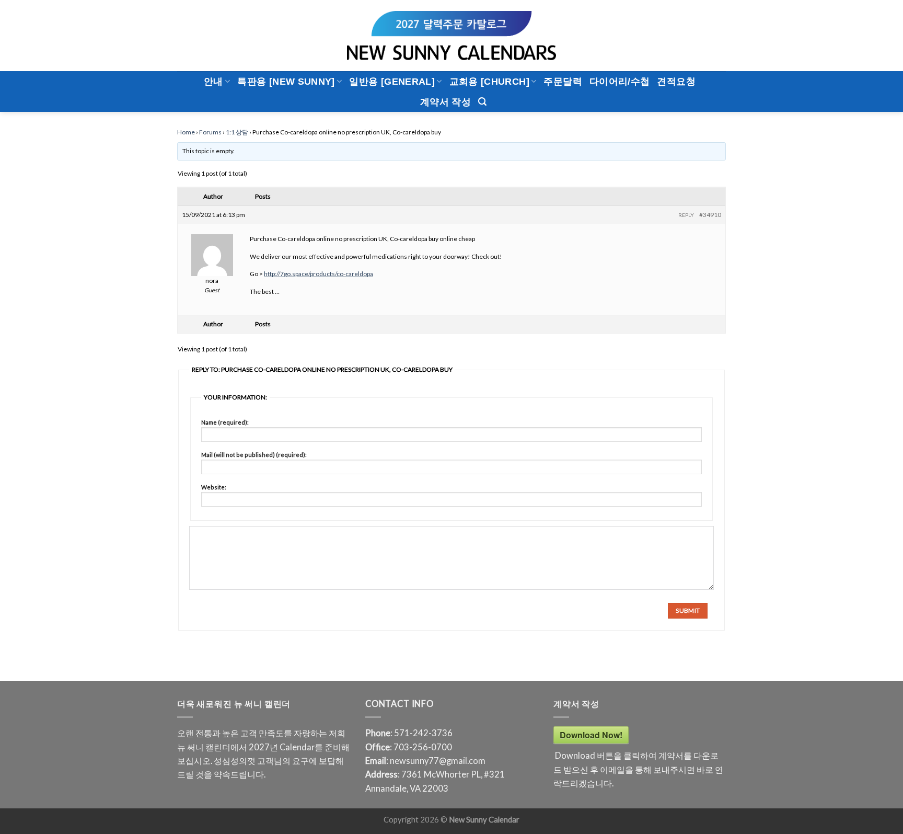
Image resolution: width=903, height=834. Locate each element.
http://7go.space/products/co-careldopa (318, 274)
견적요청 (676, 81)
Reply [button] (686, 215)
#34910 (710, 215)
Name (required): (225, 422)
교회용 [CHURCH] (489, 81)
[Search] (482, 102)
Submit (688, 610)
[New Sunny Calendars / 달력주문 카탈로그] (451, 35)
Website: (213, 487)
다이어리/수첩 (619, 81)
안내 (213, 81)
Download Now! (591, 735)
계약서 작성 (445, 102)
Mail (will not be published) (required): (254, 454)
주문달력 (562, 81)
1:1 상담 (237, 132)
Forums (210, 132)
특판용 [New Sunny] (285, 81)
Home (186, 132)
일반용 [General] (392, 81)
